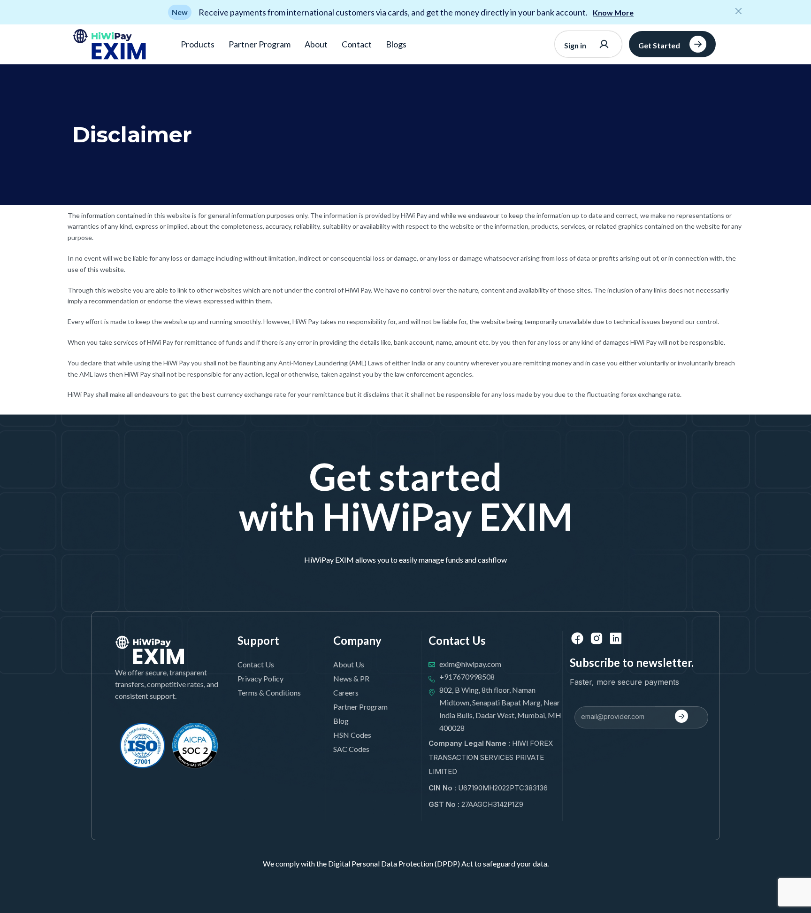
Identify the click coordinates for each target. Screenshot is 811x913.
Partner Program (260, 44)
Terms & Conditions (269, 692)
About (316, 44)
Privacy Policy (260, 678)
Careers (346, 692)
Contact (357, 44)
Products (197, 44)
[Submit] (681, 717)
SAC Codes (351, 748)
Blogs (396, 44)
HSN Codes (352, 734)
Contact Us (255, 664)
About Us (348, 664)
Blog (341, 720)
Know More (613, 12)
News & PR (351, 678)
